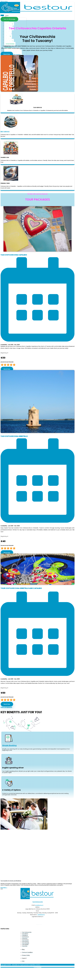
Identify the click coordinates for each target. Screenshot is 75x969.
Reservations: (33, 914)
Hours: (37, 911)
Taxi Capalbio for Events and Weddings (11, 880)
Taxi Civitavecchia (37, 902)
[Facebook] (36, 924)
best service (5, 131)
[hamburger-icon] (2, 15)
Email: (33, 905)
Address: (37, 907)
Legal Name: (35, 916)
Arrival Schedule (10, 44)
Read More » (4, 887)
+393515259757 (41, 914)
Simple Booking (9, 745)
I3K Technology (39, 967)
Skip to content (4, 1)
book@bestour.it (39, 905)
